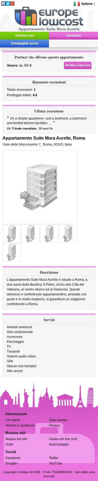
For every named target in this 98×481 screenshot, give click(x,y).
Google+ (11, 463)
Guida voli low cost (63, 439)
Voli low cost (24, 35)
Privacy (54, 425)
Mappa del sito (16, 439)
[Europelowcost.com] (48, 25)
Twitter (54, 458)
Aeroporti (73, 35)
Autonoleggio (59, 444)
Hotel (9, 444)
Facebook (12, 458)
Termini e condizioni (20, 425)
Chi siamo (12, 420)
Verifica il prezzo (77, 65)
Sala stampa (58, 420)
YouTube (55, 463)
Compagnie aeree (24, 43)
